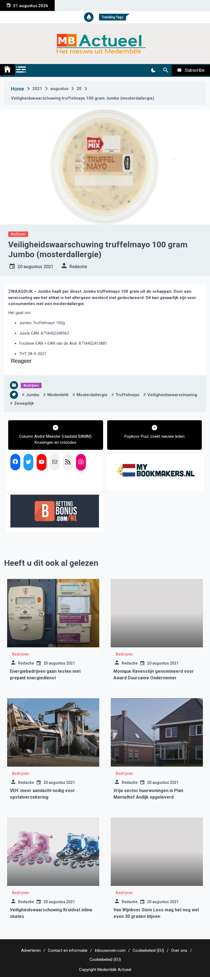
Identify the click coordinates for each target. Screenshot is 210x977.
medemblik (58, 394)
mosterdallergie (92, 394)
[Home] (7, 69)
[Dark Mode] (153, 70)
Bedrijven (18, 234)
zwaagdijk (24, 403)
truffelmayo (127, 394)
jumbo (32, 394)
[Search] (165, 70)
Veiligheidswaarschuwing (172, 394)
